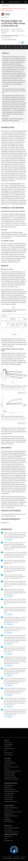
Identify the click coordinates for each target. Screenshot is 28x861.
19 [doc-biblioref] (7, 475)
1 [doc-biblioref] (1, 157)
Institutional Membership (9, 773)
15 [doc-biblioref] (20, 221)
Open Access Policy (8, 752)
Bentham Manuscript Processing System (12, 771)
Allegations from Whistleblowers (11, 807)
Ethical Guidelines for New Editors (11, 791)
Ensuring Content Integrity (9, 789)
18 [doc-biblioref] (21, 457)
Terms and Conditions (7, 858)
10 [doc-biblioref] (3, 157)
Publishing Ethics (8, 819)
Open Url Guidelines (8, 754)
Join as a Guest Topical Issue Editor (11, 832)
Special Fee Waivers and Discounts (11, 779)
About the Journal (8, 742)
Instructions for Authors (9, 775)
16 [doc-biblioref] (21, 272)
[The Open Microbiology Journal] (14, 849)
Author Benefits (7, 765)
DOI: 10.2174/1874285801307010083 (8, 39)
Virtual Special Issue (8, 795)
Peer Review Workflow (9, 797)
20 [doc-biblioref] (8, 477)
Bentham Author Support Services (11, 767)
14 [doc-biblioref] (19, 196)
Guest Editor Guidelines (9, 793)
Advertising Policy (8, 836)
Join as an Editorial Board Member (11, 827)
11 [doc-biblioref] (12, 169)
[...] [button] (21, 29)
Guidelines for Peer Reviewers (10, 801)
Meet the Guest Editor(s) (9, 748)
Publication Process (8, 799)
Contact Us (22, 858)
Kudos (5, 838)
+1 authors (13, 30)
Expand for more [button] (21, 332)
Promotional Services (8, 840)
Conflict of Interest (8, 809)
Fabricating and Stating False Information (13, 811)
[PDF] (22, 42)
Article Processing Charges (9, 763)
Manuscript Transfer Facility (10, 777)
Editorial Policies (7, 787)
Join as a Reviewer (8, 830)
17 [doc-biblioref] (23, 274)
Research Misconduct (8, 821)
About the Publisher (8, 744)
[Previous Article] (26, 43)
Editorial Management (9, 785)
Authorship (6, 769)
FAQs (5, 750)
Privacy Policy (16, 858)
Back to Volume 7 (5, 5)
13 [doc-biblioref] (13, 194)
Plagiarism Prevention (8, 813)
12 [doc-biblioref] (11, 194)
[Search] (25, 2)
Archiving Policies (8, 761)
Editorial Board (7, 746)
